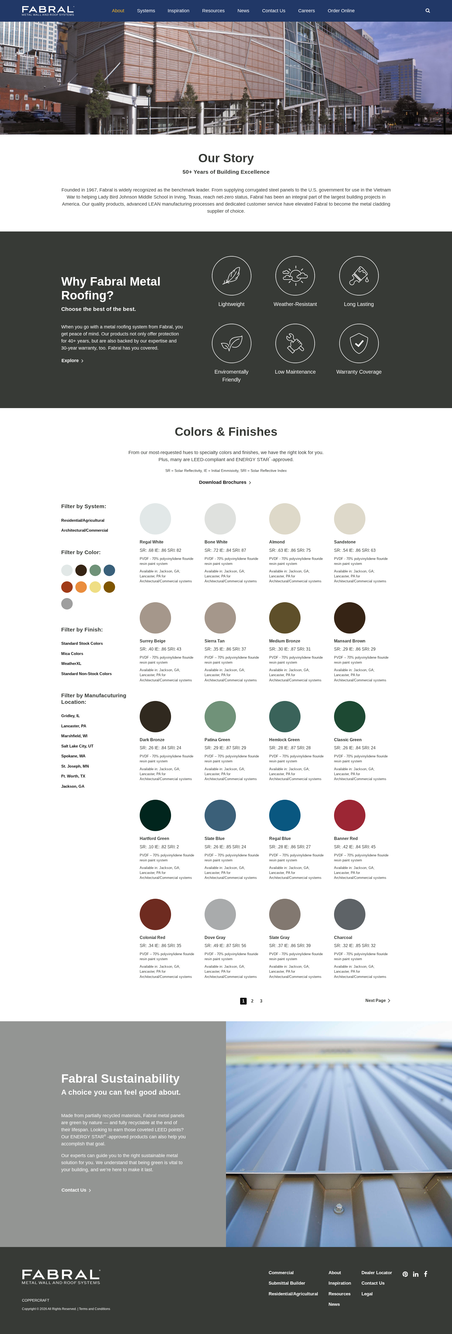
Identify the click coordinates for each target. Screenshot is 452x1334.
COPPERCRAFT (35, 1300)
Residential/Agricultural (82, 520)
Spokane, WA (73, 756)
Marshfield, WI (74, 736)
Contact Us (273, 10)
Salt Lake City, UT (77, 746)
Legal (367, 1293)
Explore (70, 360)
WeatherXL (71, 663)
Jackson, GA (72, 786)
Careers (306, 10)
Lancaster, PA (73, 726)
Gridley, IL (70, 716)
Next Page (375, 1000)
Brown (109, 587)
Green (95, 570)
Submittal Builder (287, 1283)
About (118, 10)
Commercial (281, 1272)
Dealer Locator (376, 1272)
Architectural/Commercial (84, 530)
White (67, 570)
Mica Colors (72, 653)
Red (67, 587)
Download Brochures (222, 482)
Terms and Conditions (94, 1309)
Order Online (341, 10)
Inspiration (178, 10)
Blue (109, 570)
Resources (213, 10)
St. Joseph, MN (75, 766)
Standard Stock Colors (82, 643)
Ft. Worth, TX (73, 776)
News (243, 10)
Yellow (95, 587)
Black (81, 570)
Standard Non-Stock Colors (86, 673)
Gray (67, 604)
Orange (81, 587)
